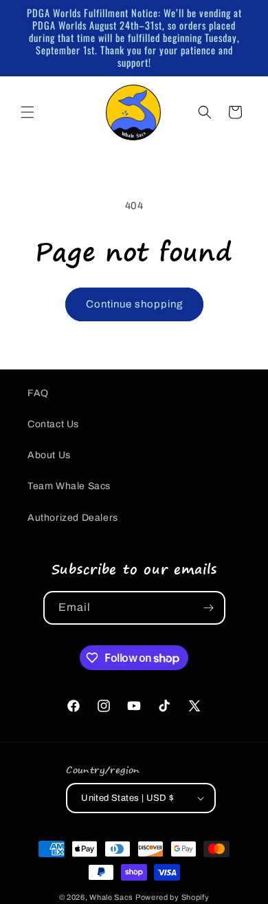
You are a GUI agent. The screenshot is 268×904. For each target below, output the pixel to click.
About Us (49, 455)
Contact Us (53, 424)
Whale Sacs (111, 897)
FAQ (38, 393)
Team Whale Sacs (69, 486)
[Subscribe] (209, 608)
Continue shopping (134, 304)
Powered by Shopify (172, 897)
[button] (27, 112)
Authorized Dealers (72, 518)
